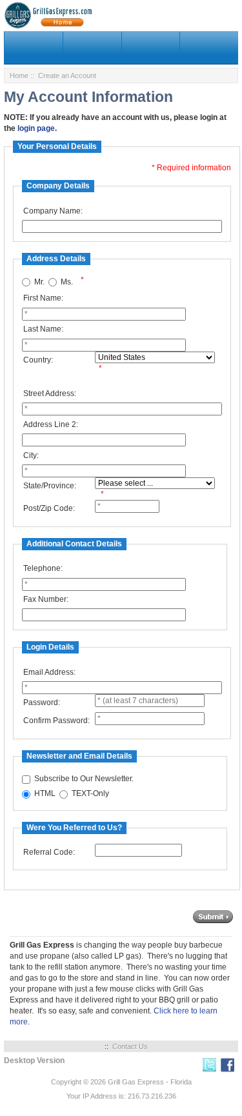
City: (31, 455)
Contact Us (130, 1046)
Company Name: (53, 210)
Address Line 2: (50, 424)
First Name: (43, 298)
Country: (38, 359)
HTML (44, 794)
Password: (41, 702)
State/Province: (49, 485)
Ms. (67, 281)
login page (36, 128)
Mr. (39, 281)
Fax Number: (45, 599)
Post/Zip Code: (49, 508)
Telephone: (43, 568)
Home (19, 75)
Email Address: (49, 672)
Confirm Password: (56, 720)
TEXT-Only (90, 794)
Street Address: (49, 393)
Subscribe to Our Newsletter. (84, 779)
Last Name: (43, 329)
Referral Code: (49, 852)
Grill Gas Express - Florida (150, 1082)
